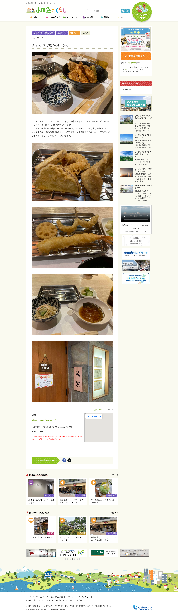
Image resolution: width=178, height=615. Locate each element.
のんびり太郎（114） (100, 410)
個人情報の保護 (57, 597)
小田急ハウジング (73, 600)
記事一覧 (114, 475)
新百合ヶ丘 (61, 33)
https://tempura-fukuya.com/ (44, 420)
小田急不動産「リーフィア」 (37, 600)
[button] (65, 559)
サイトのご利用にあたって (38, 597)
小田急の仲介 (57, 600)
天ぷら (85, 33)
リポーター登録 (129, 69)
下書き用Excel (131, 63)
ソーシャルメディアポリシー (79, 597)
